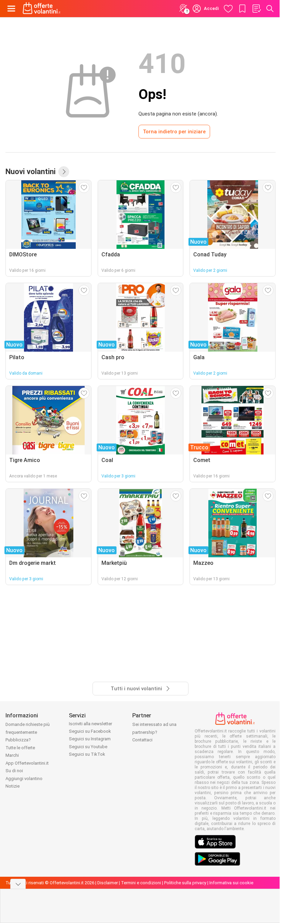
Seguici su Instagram (90, 738)
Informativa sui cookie (231, 882)
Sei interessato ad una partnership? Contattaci (154, 732)
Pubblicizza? (18, 739)
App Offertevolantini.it (27, 763)
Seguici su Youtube (88, 746)
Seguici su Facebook (90, 731)
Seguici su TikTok (87, 754)
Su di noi (14, 770)
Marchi (12, 755)
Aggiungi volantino (23, 778)
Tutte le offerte (20, 747)
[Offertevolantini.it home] (42, 8)
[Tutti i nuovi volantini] (63, 171)
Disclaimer (107, 882)
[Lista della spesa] (256, 8)
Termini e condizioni (141, 882)
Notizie (12, 786)
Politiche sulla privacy (185, 882)
